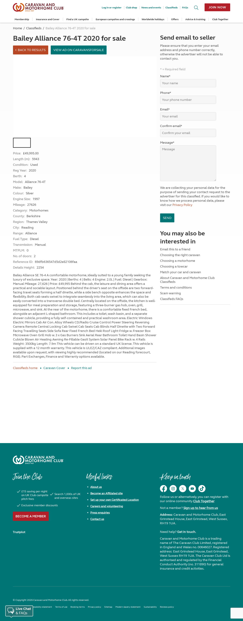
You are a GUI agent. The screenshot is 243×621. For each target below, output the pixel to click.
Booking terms (77, 607)
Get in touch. (186, 532)
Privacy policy (94, 607)
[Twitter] (182, 488)
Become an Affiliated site (106, 493)
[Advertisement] (85, 402)
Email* (165, 109)
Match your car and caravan (180, 272)
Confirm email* (171, 126)
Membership (22, 19)
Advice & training (195, 19)
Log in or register (112, 7)
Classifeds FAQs (171, 299)
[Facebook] (163, 488)
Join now (217, 7)
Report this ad (81, 368)
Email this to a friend (175, 249)
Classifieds (171, 7)
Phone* (165, 93)
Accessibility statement (41, 607)
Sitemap (108, 607)
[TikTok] (201, 488)
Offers (174, 19)
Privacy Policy (182, 205)
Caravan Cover (54, 368)
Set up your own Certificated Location (114, 499)
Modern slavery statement (128, 607)
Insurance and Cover (47, 19)
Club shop (131, 7)
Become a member (30, 516)
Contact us (97, 519)
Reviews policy (167, 607)
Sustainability (150, 607)
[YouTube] (192, 488)
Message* (167, 143)
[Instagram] (173, 488)
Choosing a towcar (174, 266)
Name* (165, 76)
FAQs (185, 7)
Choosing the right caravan (180, 255)
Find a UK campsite (77, 19)
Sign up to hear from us (200, 508)
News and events (151, 7)
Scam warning (170, 293)
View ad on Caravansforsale (78, 50)
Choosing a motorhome (177, 261)
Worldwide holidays (153, 19)
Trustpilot (19, 532)
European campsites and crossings (115, 19)
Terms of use (61, 607)
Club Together (220, 19)
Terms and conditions (176, 287)
